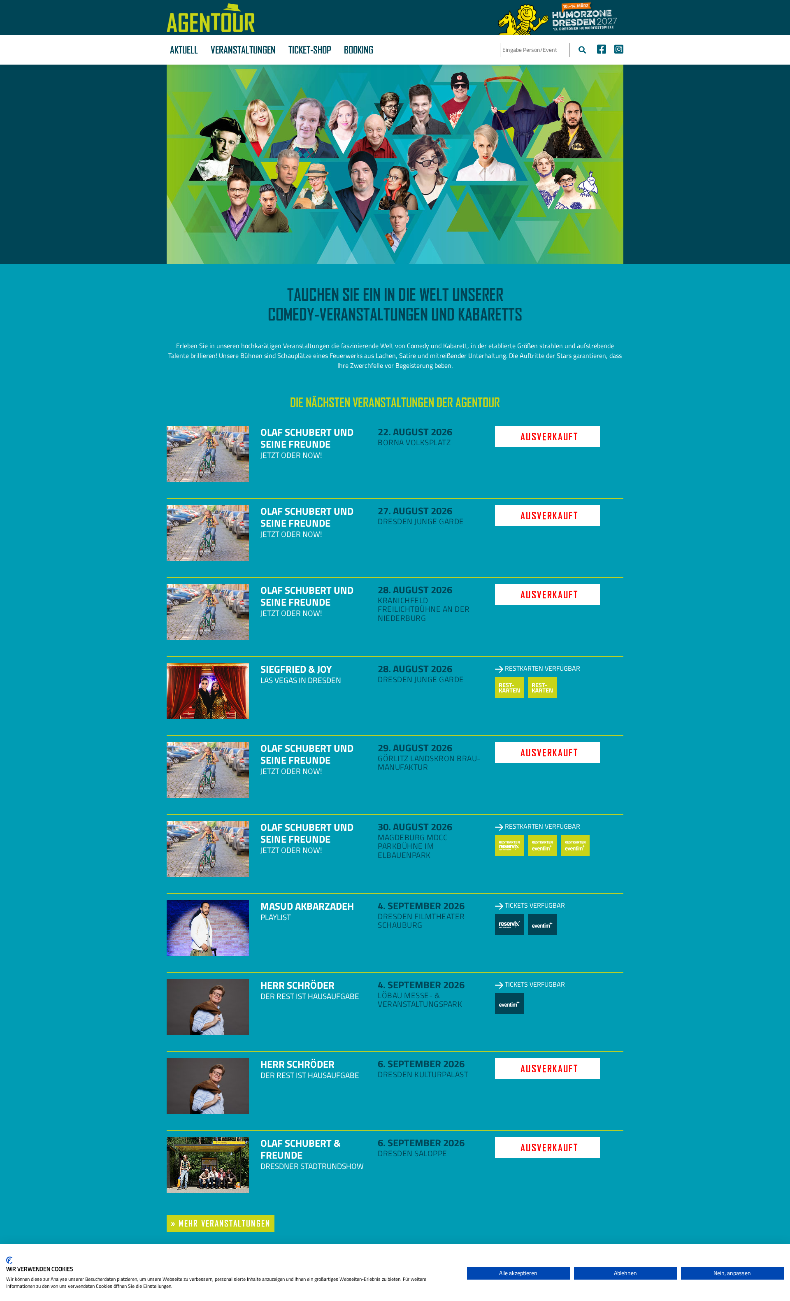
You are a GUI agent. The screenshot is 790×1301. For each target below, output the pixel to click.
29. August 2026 (415, 747)
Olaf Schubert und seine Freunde (306, 438)
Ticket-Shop (309, 50)
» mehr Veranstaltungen (220, 1223)
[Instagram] (616, 50)
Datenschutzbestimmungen (426, 1254)
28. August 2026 (415, 589)
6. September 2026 (421, 1063)
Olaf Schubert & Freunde (300, 1149)
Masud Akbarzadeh (307, 906)
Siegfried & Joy (296, 669)
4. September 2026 (421, 905)
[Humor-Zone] (557, 17)
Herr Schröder (297, 985)
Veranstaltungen (243, 50)
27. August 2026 (415, 510)
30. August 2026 (415, 826)
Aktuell (184, 50)
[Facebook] (601, 50)
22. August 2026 (415, 431)
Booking (358, 50)
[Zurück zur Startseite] (211, 17)
